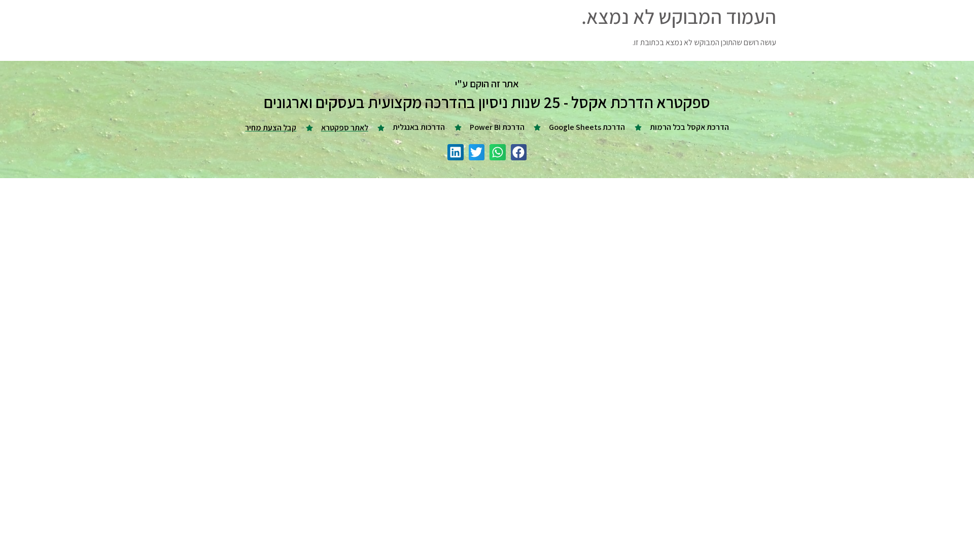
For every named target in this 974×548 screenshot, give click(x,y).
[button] (519, 152)
